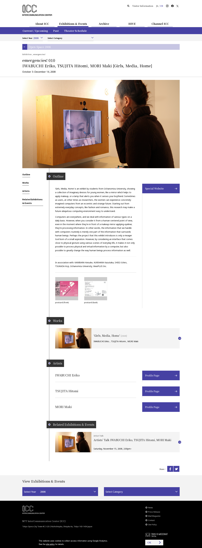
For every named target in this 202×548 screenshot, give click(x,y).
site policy (50, 544)
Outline (26, 174)
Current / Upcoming (35, 30)
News (150, 507)
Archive (104, 24)
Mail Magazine (154, 516)
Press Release (154, 512)
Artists (26, 191)
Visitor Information (142, 5)
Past (56, 30)
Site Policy (152, 524)
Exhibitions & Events (73, 24)
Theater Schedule (75, 30)
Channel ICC (160, 24)
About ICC (42, 24)
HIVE (132, 24)
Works (25, 182)
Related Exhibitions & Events (32, 201)
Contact (151, 520)
